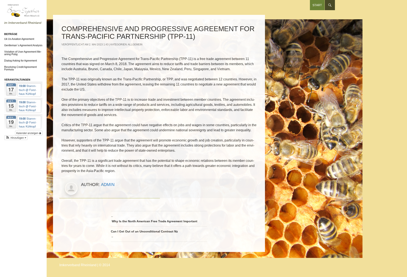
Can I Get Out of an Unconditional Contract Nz (145, 234)
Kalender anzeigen (27, 133)
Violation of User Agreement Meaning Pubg (23, 53)
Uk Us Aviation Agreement (19, 39)
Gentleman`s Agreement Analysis (23, 45)
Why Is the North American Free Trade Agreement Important (154, 219)
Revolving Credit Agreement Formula (20, 68)
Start (317, 5)
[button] (15, 138)
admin (107, 184)
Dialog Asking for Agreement (20, 60)
